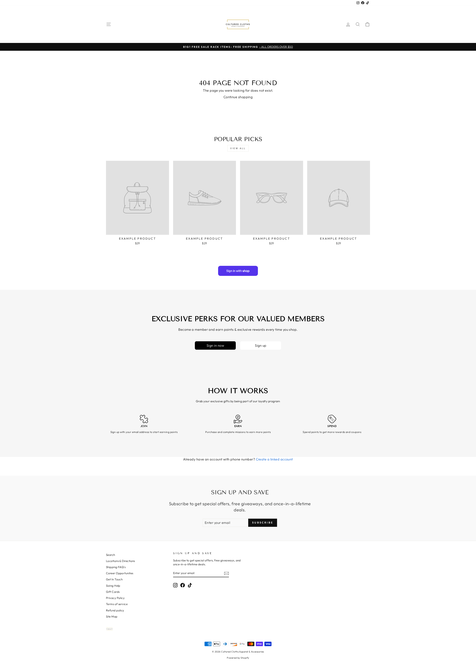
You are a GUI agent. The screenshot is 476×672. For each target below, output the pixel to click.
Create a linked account (274, 459)
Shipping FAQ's (116, 567)
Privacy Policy (115, 598)
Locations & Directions (120, 561)
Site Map (112, 616)
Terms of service (117, 604)
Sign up (260, 345)
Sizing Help (113, 585)
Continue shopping (238, 97)
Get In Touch (114, 579)
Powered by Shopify (238, 657)
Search (110, 555)
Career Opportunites (119, 573)
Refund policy (115, 610)
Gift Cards (113, 592)
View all (238, 148)
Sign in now (215, 345)
